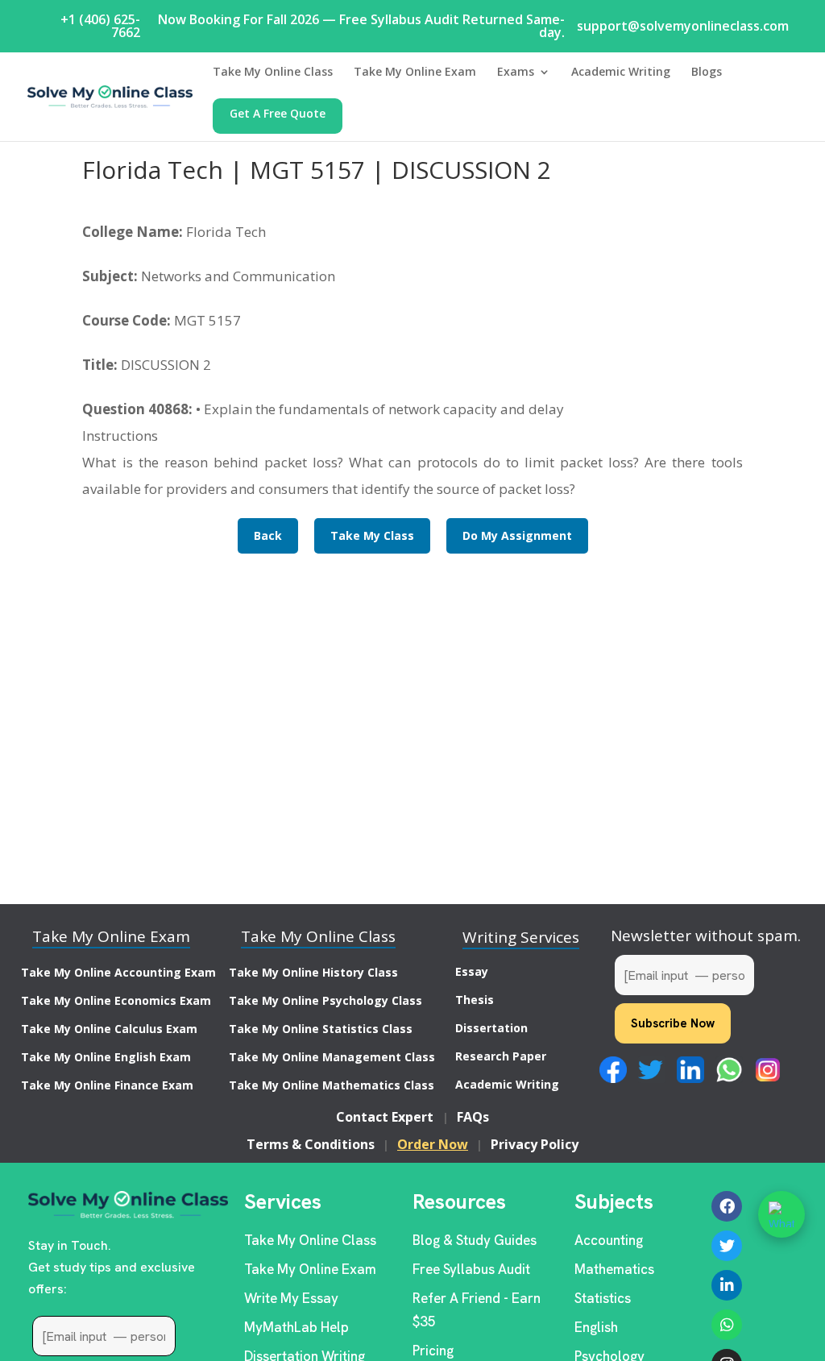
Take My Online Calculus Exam (109, 1028)
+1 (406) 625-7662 (100, 25)
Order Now (432, 1144)
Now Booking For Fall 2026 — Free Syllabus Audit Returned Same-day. (361, 25)
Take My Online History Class (313, 972)
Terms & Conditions (311, 1144)
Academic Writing (620, 72)
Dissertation (491, 1027)
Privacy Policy (534, 1144)
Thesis (474, 999)
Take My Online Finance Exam (107, 1085)
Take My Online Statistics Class (320, 1028)
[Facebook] (726, 1206)
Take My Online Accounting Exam (118, 972)
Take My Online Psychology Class (325, 1000)
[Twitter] (726, 1245)
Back (268, 535)
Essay (471, 971)
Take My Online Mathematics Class (331, 1085)
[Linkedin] (726, 1285)
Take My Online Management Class (332, 1056)
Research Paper (500, 1056)
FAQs (473, 1117)
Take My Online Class (273, 72)
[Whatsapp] (726, 1324)
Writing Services (520, 937)
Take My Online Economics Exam (116, 1000)
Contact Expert (384, 1117)
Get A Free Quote (277, 114)
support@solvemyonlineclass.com (683, 26)
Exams (515, 72)
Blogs (706, 72)
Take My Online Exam (415, 72)
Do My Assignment (517, 535)
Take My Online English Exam (106, 1056)
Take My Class (372, 535)
